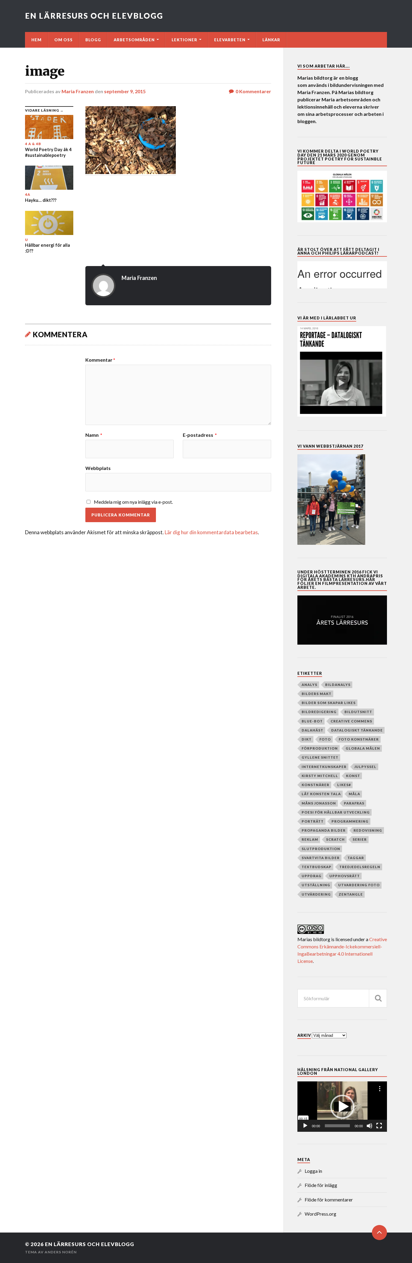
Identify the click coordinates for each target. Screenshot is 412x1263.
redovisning (367, 830)
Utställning (316, 885)
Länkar (271, 39)
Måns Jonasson (319, 803)
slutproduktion (321, 849)
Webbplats (98, 468)
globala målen (363, 748)
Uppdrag (312, 876)
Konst (353, 776)
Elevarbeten (230, 39)
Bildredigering (319, 712)
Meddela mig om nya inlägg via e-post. (133, 502)
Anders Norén (61, 1252)
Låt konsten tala (321, 794)
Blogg (93, 39)
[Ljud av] (369, 1126)
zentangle (351, 894)
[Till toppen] (379, 1232)
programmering (350, 821)
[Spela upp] (305, 1126)
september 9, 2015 (125, 91)
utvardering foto (359, 885)
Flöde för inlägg (321, 1185)
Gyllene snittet (320, 757)
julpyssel (365, 767)
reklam (310, 839)
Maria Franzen (78, 91)
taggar (355, 858)
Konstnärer (315, 785)
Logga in (313, 1171)
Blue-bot (312, 721)
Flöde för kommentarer (329, 1199)
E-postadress (200, 435)
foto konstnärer (359, 739)
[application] (342, 1106)
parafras (354, 803)
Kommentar (100, 359)
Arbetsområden (134, 39)
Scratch (335, 839)
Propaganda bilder (324, 830)
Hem (36, 39)
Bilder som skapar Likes (329, 703)
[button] (342, 1107)
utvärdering (316, 894)
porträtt (313, 821)
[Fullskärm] (379, 1126)
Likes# (344, 785)
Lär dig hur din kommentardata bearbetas (211, 532)
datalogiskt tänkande (357, 730)
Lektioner (184, 39)
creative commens (351, 721)
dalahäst (312, 730)
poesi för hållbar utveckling (336, 812)
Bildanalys (337, 685)
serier (360, 839)
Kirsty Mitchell (320, 776)
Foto (325, 739)
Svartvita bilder (321, 858)
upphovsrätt (344, 876)
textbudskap (316, 867)
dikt (307, 739)
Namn (93, 435)
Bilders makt (316, 694)
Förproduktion (320, 748)
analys (309, 685)
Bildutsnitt (358, 712)
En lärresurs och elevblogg (94, 15)
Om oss (63, 39)
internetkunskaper (324, 767)
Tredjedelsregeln (359, 867)
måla (354, 794)
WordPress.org (320, 1214)
